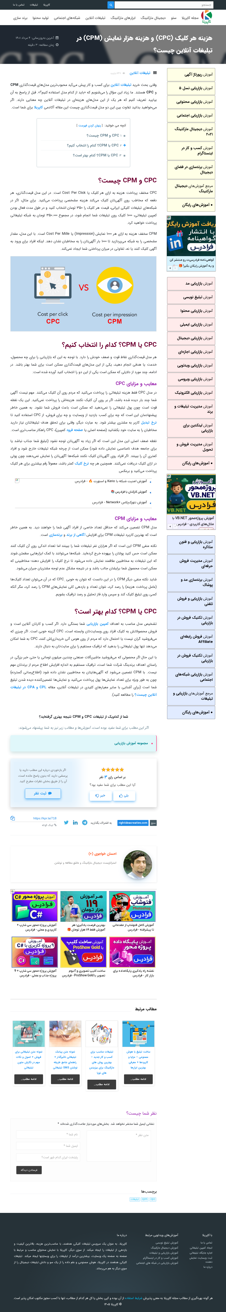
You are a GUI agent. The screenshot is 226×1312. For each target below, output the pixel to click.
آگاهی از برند (75, 535)
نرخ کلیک (82, 463)
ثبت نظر (40, 793)
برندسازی (55, 535)
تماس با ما (18, 5)
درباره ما (207, 1267)
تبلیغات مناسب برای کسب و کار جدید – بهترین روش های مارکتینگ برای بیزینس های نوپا (101, 1062)
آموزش (199, 75)
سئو (173, 18)
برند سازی (20, 18)
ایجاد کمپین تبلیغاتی (201, 1248)
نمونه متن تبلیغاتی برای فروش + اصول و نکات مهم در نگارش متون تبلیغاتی (28, 1060)
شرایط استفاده (133, 1298)
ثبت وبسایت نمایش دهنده (200, 1260)
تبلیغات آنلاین (95, 18)
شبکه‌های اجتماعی (67, 18)
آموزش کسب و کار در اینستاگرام (160, 1258)
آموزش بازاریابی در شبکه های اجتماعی (157, 1263)
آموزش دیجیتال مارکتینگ (164, 1248)
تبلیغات (34, 5)
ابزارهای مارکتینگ (123, 18)
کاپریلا (46, 5)
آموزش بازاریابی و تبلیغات (163, 1253)
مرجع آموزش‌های (194, 188)
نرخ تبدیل (148, 422)
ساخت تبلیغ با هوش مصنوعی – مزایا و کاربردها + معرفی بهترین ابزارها (138, 1060)
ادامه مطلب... (138, 1079)
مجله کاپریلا (190, 18)
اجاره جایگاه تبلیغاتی (201, 1253)
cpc (153, 1199)
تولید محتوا (41, 18)
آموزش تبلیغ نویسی (167, 1243)
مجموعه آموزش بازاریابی (131, 743)
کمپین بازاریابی (98, 624)
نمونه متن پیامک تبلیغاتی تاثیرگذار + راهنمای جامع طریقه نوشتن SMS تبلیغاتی (65, 1060)
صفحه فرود (74, 430)
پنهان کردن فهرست (89, 126)
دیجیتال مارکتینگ (153, 18)
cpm (144, 1199)
